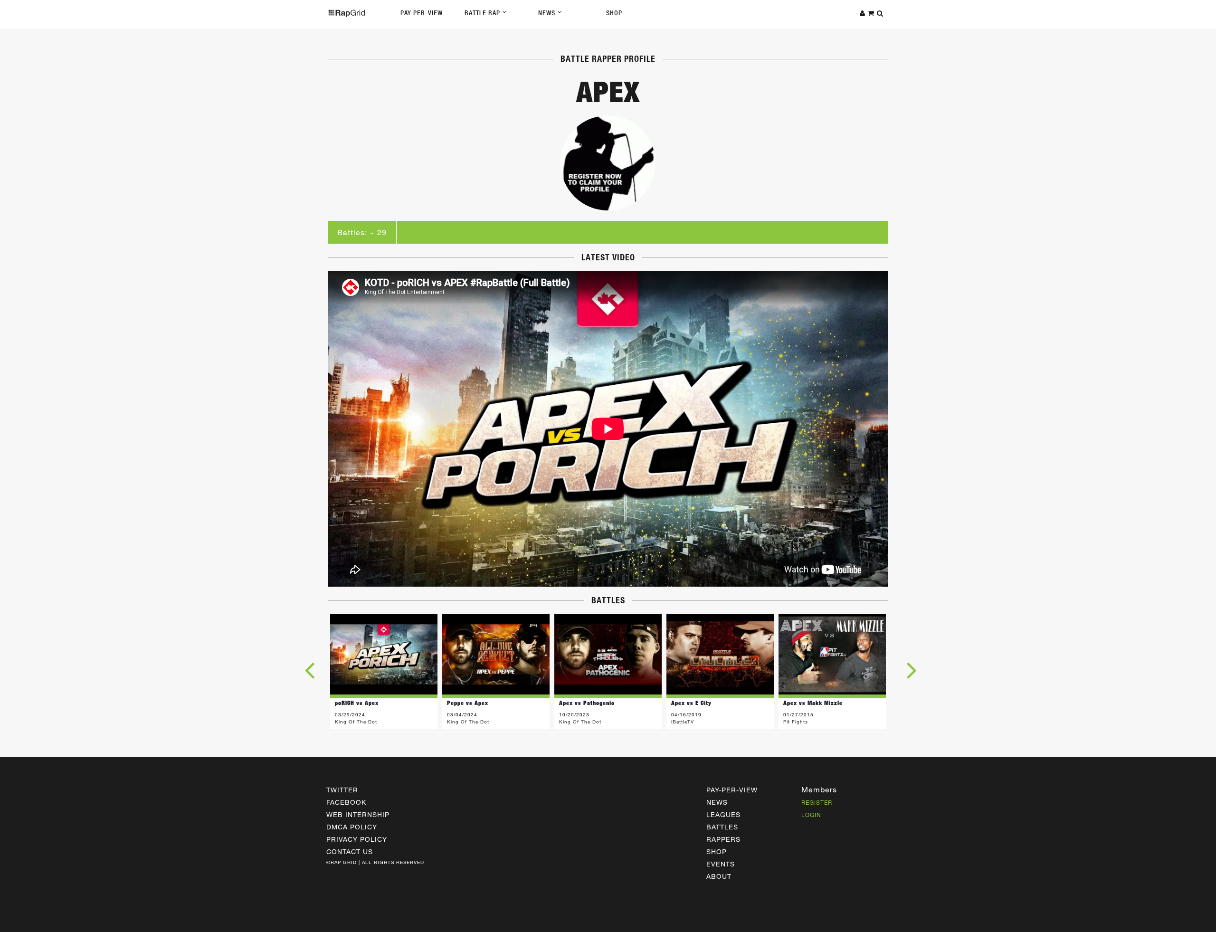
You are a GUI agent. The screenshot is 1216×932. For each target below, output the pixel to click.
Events (720, 864)
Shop (614, 13)
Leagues (723, 814)
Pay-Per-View (421, 13)
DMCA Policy (351, 827)
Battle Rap (483, 13)
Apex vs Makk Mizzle (813, 702)
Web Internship (358, 814)
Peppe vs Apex (467, 702)
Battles (722, 827)
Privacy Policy (356, 839)
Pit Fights (795, 721)
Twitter (342, 790)
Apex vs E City (691, 702)
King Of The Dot (356, 721)
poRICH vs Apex (357, 702)
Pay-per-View (732, 790)
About (719, 876)
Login (811, 814)
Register (816, 802)
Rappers (723, 839)
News (547, 13)
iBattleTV (682, 721)
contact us (349, 851)
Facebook (346, 802)
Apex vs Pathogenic (587, 702)
